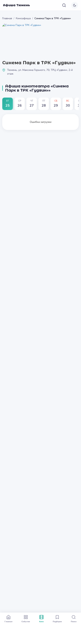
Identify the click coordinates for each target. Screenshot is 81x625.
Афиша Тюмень (16, 5)
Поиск (73, 621)
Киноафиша (23, 18)
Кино (41, 621)
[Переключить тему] (74, 5)
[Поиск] (64, 5)
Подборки (57, 621)
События (25, 621)
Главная (7, 18)
